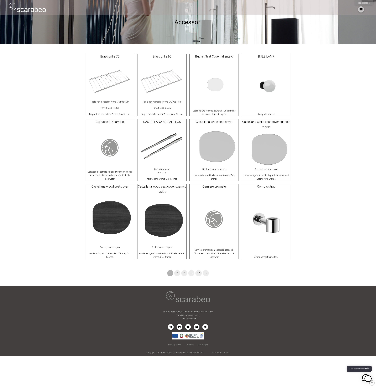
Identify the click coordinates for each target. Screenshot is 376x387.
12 (198, 273)
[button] (361, 9)
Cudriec (226, 352)
